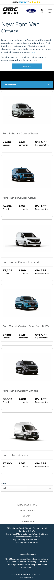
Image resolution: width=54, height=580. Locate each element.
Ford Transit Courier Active (19, 197)
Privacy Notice (27, 510)
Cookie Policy (27, 521)
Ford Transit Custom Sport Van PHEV (26, 326)
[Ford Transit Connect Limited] (27, 238)
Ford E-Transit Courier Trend (20, 133)
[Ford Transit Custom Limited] (27, 367)
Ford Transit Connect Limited (21, 262)
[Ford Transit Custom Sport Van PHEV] (27, 303)
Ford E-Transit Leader (16, 455)
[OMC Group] (10, 10)
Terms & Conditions (27, 504)
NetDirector (18, 574)
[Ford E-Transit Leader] (27, 431)
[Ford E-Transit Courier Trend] (27, 110)
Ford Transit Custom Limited (20, 390)
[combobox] (27, 489)
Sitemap (27, 515)
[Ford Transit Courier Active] (27, 174)
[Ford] (31, 11)
